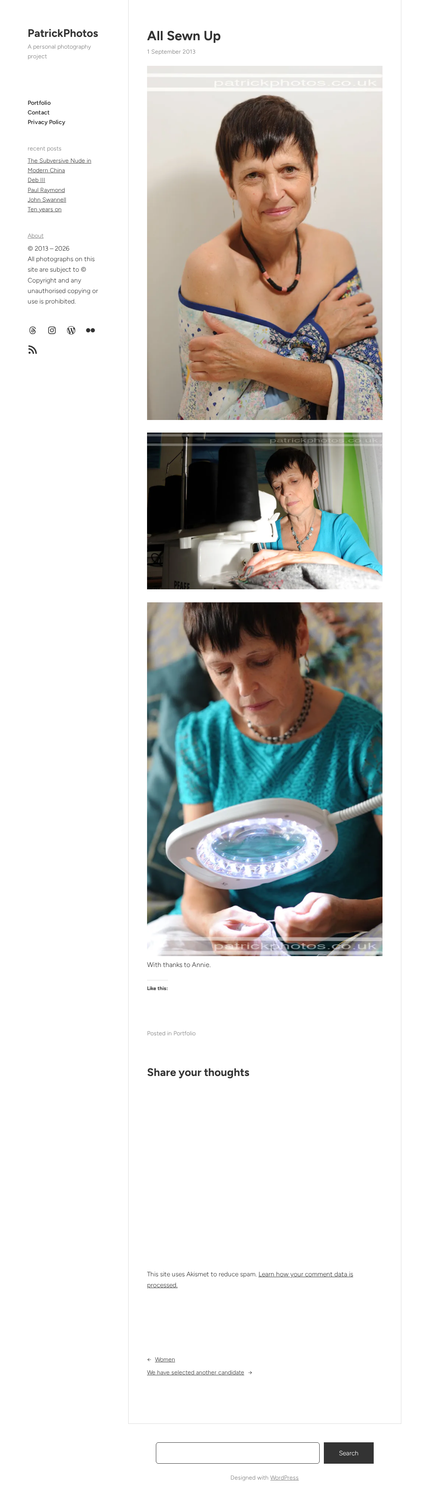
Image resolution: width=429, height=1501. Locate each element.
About (36, 235)
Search (349, 1453)
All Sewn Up (184, 36)
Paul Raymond (46, 190)
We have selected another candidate (195, 1372)
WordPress (284, 1477)
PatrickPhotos (63, 33)
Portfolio (184, 1033)
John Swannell (47, 199)
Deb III (36, 180)
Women (165, 1359)
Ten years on (45, 209)
